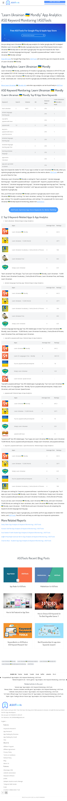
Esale (5, 787)
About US (6, 763)
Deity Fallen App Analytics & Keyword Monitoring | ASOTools (21, 524)
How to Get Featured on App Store (17, 612)
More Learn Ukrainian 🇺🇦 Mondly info (13, 85)
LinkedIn (48, 674)
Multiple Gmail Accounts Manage (13, 781)
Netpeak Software (8, 776)
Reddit (26, 674)
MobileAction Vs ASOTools (49, 586)
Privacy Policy (7, 752)
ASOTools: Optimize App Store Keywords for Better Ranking (33, 210)
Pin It (54, 674)
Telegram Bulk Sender (10, 784)
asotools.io (40, 202)
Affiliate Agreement (9, 749)
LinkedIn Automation (9, 773)
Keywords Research (9, 728)
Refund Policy (7, 758)
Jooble (5, 778)
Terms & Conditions (9, 755)
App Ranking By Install (10, 737)
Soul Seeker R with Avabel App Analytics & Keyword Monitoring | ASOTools (25, 533)
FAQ (4, 740)
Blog (4, 760)
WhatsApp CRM (8, 770)
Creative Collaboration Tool (11, 790)
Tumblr (32, 674)
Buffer (42, 674)
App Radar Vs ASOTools (18, 586)
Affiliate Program (8, 746)
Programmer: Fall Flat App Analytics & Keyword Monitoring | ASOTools (22, 529)
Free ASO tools (6, 59)
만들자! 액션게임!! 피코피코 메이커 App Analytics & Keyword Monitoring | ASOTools (28, 537)
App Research (7, 731)
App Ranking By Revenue (10, 734)
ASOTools (33, 59)
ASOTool (59, 85)
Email (37, 674)
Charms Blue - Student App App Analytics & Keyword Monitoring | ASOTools (26, 541)
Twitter (20, 674)
